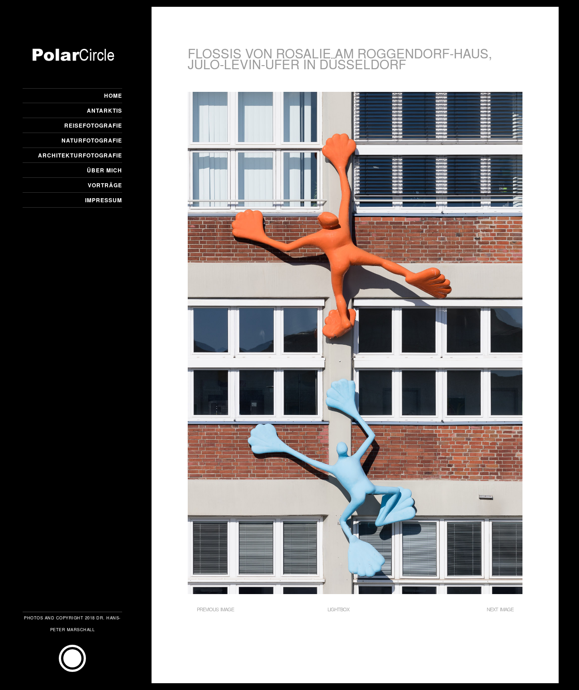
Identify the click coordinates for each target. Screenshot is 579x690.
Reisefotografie (93, 125)
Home (113, 95)
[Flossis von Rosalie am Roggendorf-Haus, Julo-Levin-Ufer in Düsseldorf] (355, 591)
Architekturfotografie (80, 155)
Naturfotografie (92, 140)
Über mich (104, 170)
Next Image (500, 609)
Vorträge (105, 185)
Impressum (103, 200)
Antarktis (104, 110)
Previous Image (215, 609)
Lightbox (338, 609)
